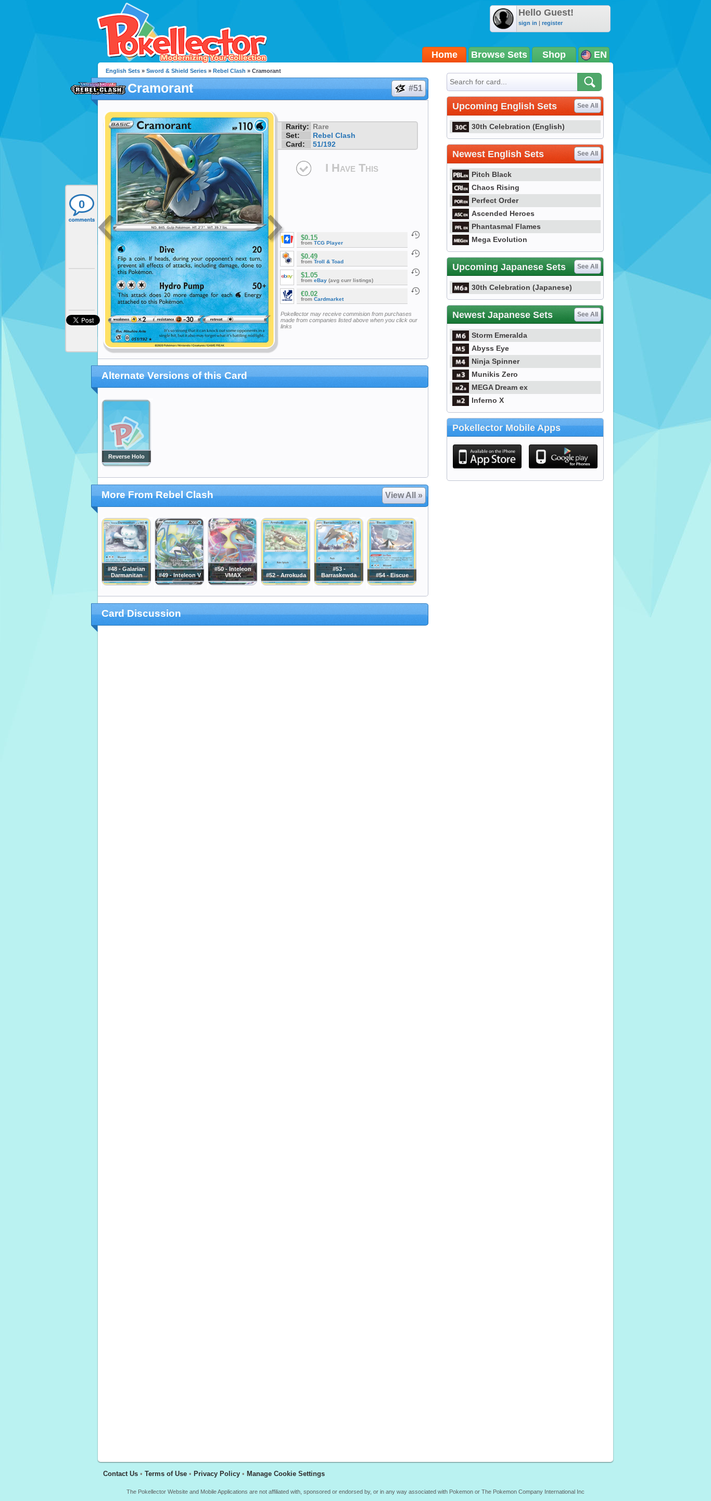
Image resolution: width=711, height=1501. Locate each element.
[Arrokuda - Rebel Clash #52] (285, 583)
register (552, 23)
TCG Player (328, 243)
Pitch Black (492, 174)
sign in (527, 23)
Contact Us (120, 1474)
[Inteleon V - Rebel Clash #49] (179, 583)
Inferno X (488, 400)
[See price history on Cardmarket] (415, 291)
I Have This (351, 167)
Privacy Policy (217, 1474)
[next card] (276, 229)
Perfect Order (495, 200)
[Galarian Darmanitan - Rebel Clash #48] (126, 583)
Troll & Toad (329, 261)
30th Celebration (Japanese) (522, 287)
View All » (404, 495)
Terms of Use (166, 1474)
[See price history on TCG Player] (415, 235)
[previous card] (107, 229)
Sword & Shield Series (176, 71)
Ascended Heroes (503, 213)
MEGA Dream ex (500, 387)
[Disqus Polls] (263, 769)
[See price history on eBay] (415, 272)
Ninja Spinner (495, 361)
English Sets (123, 71)
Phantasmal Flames (506, 226)
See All (587, 105)
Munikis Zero (495, 374)
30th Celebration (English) (518, 126)
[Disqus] (263, 1038)
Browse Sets (499, 54)
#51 (416, 88)
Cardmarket (329, 299)
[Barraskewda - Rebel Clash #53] (338, 583)
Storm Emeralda (499, 335)
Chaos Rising (495, 187)
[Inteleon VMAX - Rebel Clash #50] (232, 583)
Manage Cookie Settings (286, 1474)
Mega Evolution (499, 239)
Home (444, 54)
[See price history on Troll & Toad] (415, 253)
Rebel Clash (229, 71)
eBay (320, 280)
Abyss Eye (490, 348)
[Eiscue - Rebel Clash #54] (391, 583)
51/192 (324, 144)
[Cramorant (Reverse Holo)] (126, 464)
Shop (554, 54)
